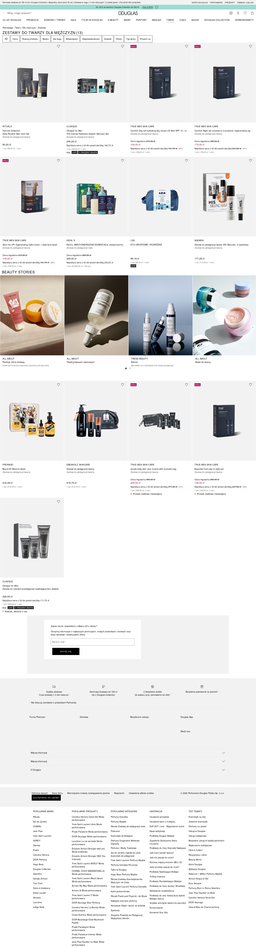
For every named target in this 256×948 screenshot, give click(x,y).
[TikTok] (198, 737)
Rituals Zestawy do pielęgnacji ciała (128, 826)
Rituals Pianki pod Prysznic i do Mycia (129, 896)
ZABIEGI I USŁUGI (245, 2)
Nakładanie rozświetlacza (162, 890)
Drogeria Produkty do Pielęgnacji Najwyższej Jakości (126, 917)
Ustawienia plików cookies (141, 793)
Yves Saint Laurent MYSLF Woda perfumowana (88, 865)
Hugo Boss (38, 864)
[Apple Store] (203, 723)
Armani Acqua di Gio (198, 878)
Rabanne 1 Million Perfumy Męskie (205, 873)
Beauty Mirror (195, 859)
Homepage (8, 27)
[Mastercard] (45, 724)
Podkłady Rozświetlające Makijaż (165, 881)
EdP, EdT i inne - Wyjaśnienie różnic (167, 826)
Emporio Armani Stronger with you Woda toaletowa (88, 850)
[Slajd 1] (126, 368)
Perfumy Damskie (119, 816)
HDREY (36, 840)
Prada (36, 850)
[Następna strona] (252, 327)
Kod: (148, 7)
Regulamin (119, 793)
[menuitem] (14, 20)
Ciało (183, 19)
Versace (37, 897)
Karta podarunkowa (120, 891)
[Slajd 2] (130, 368)
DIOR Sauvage (196, 902)
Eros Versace (195, 883)
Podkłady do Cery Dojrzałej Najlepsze (168, 847)
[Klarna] (34, 724)
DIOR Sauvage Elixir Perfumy (86, 902)
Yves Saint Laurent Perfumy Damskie (129, 886)
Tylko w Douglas (119, 869)
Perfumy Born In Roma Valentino (204, 888)
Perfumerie (216, 2)
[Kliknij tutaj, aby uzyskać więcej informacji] (156, 7)
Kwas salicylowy (157, 831)
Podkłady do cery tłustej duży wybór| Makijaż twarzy (167, 897)
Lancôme (37, 902)
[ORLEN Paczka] (106, 724)
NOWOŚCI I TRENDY (54, 19)
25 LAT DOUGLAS (12, 19)
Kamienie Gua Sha (159, 912)
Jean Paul (38, 831)
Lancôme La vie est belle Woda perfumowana (87, 843)
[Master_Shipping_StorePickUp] (116, 724)
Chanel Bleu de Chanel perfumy (204, 907)
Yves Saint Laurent (42, 835)
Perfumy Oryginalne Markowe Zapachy (125, 842)
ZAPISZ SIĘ (66, 651)
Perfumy (141, 19)
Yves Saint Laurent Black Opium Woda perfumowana (87, 880)
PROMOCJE (32, 19)
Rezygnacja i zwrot (198, 854)
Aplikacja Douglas (197, 869)
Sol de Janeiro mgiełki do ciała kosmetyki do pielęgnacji (125, 854)
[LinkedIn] (203, 737)
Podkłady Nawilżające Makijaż (164, 871)
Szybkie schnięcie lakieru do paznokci (168, 902)
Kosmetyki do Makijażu (122, 835)
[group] (128, 368)
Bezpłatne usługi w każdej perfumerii (206, 840)
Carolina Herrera (41, 854)
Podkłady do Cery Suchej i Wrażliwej (167, 885)
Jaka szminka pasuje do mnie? (164, 866)
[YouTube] (193, 737)
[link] (32, 96)
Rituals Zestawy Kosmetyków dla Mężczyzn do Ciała (126, 881)
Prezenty (230, 2)
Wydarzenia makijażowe (200, 845)
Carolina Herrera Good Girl (202, 897)
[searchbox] (29, 13)
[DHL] (85, 724)
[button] (128, 753)
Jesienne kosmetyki (198, 821)
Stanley (36, 845)
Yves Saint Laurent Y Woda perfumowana (85, 897)
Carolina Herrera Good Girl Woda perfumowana (88, 818)
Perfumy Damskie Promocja (124, 864)
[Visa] (55, 724)
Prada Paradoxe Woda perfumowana (90, 831)
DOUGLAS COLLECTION (217, 19)
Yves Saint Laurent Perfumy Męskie (128, 860)
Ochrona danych (40, 793)
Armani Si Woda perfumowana (86, 890)
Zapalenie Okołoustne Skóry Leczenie (163, 842)
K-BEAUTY (113, 19)
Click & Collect (195, 850)
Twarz (170, 19)
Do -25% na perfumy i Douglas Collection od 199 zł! (117, 7)
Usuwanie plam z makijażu (162, 821)
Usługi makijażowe (198, 835)
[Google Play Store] (188, 723)
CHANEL (37, 826)
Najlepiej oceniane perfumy (124, 900)
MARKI (127, 19)
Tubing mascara (157, 876)
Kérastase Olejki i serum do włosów (128, 905)
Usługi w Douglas (197, 831)
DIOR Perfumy (40, 859)
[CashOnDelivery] (34, 731)
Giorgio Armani (40, 878)
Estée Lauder (39, 892)
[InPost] (95, 724)
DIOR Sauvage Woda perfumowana (89, 836)
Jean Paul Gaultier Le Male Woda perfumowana (88, 943)
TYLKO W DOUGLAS (92, 19)
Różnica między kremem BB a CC (166, 862)
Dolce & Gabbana (41, 888)
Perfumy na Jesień (198, 826)
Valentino (37, 873)
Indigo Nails (38, 907)
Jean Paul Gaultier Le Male (202, 892)
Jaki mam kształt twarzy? (162, 852)
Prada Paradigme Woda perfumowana (83, 928)
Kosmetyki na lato (197, 816)
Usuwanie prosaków (159, 816)
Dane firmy (57, 793)
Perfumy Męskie (118, 821)
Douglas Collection (42, 869)
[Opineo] (164, 720)
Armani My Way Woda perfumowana (89, 885)
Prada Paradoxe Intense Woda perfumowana (86, 936)
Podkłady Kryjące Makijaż (162, 835)
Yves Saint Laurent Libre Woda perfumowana (87, 826)
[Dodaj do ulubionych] (60, 46)
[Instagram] (188, 737)
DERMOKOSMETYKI (245, 19)
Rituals (36, 816)
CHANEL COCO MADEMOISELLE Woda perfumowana (88, 872)
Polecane (115, 831)
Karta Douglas (200, 2)
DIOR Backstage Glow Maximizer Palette (88, 921)
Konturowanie (156, 907)
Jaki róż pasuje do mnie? (162, 857)
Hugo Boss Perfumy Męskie (124, 874)
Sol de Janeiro (40, 821)
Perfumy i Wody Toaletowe (124, 847)
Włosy (195, 19)
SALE (73, 19)
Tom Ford (38, 883)
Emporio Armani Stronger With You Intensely (88, 857)
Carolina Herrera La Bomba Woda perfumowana (88, 909)
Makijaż (156, 19)
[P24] (66, 724)
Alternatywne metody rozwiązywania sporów (88, 793)
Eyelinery (115, 910)
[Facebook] (183, 737)
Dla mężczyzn (29, 27)
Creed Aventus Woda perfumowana (89, 914)
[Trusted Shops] (139, 720)
